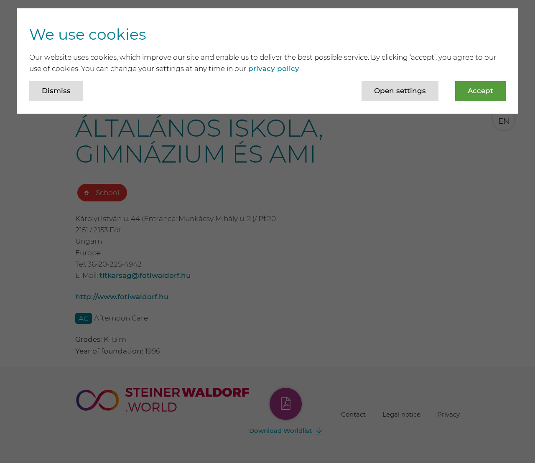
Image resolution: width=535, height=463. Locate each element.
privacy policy (273, 68)
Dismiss (56, 90)
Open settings (400, 90)
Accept (480, 90)
